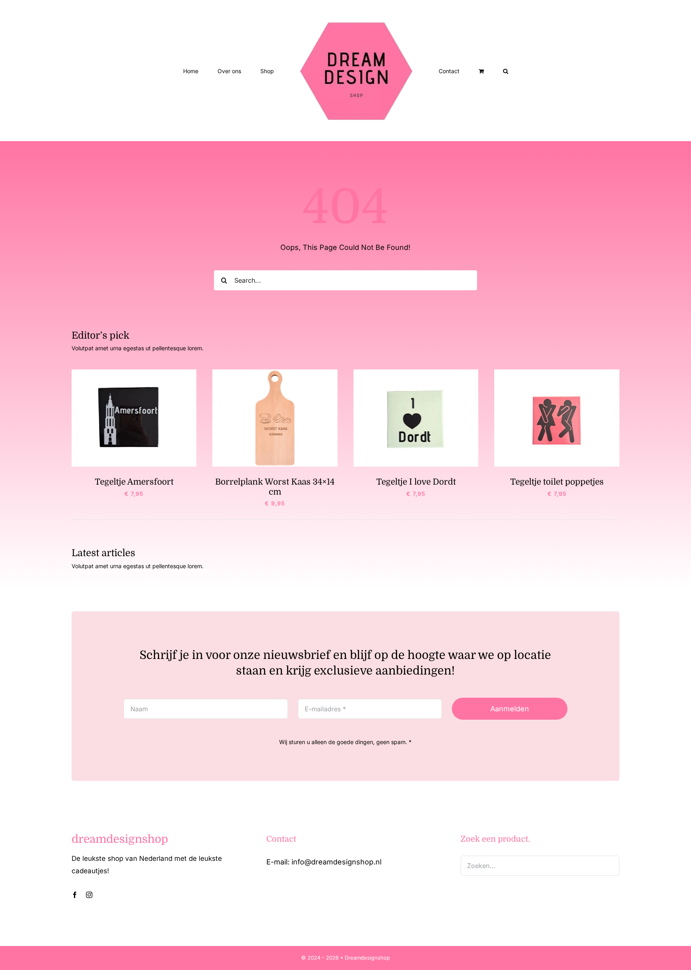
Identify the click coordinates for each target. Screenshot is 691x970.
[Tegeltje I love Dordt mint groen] (416, 373)
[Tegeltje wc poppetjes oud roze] (556, 373)
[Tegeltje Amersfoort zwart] (134, 373)
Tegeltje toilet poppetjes (557, 482)
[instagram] (89, 895)
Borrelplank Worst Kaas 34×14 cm (275, 486)
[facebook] (75, 895)
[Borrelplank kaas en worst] (275, 373)
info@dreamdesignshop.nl (336, 862)
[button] (472, 71)
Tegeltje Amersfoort (134, 482)
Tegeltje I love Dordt (416, 482)
